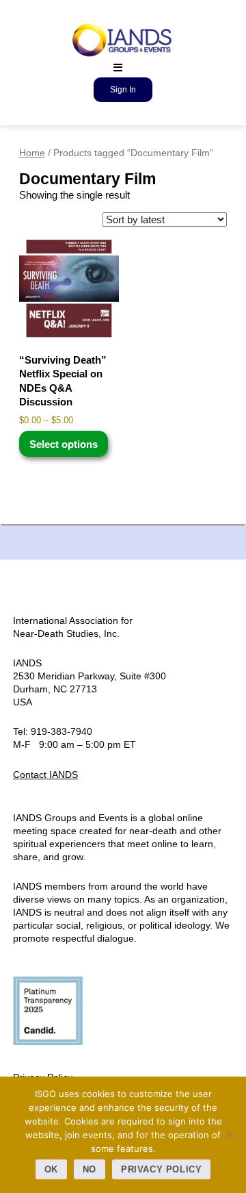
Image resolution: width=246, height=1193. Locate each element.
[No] (229, 1135)
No (89, 1169)
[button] (118, 67)
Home (32, 152)
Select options (63, 444)
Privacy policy (161, 1169)
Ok (51, 1169)
